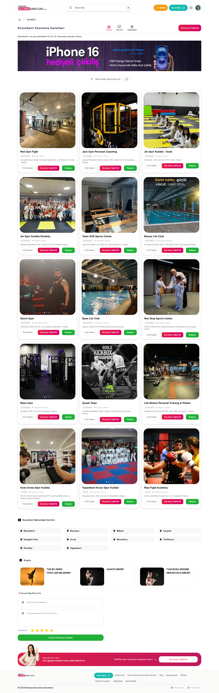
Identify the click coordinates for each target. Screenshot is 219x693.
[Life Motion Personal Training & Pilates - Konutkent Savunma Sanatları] (171, 383)
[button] (99, 7)
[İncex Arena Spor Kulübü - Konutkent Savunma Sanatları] (47, 467)
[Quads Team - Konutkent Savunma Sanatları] (109, 383)
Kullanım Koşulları (102, 681)
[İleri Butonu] (23, 120)
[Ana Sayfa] (32, 7)
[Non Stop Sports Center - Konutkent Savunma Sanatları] (171, 298)
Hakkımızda (120, 675)
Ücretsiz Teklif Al (48, 168)
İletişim (68, 168)
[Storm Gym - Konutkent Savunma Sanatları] (47, 298)
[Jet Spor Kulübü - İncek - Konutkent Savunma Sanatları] (171, 131)
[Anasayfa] (19, 19)
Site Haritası (131, 681)
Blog (161, 675)
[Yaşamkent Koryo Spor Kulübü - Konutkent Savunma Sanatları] (109, 467)
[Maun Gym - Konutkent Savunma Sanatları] (47, 383)
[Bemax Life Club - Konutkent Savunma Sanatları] (171, 215)
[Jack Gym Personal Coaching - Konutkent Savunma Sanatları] (109, 131)
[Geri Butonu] (71, 120)
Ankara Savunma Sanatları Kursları (142, 675)
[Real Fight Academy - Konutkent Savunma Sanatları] (171, 467)
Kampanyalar (172, 675)
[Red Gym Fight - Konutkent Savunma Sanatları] (47, 131)
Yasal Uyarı (118, 681)
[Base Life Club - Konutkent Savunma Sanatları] (109, 298)
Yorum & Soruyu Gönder (61, 637)
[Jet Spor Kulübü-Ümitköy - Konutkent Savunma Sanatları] (47, 215)
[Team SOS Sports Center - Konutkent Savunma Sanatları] (109, 215)
